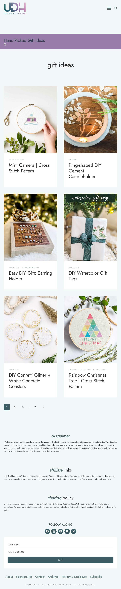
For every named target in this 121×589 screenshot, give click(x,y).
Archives (53, 577)
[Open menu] (109, 8)
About (9, 577)
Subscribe (96, 577)
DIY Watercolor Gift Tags (88, 276)
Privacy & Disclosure (74, 577)
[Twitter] (73, 531)
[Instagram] (54, 531)
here (57, 451)
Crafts (73, 160)
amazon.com (75, 479)
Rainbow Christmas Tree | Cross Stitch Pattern (88, 381)
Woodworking (30, 267)
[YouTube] (67, 531)
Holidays (14, 267)
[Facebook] (47, 531)
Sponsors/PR (24, 577)
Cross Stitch (16, 160)
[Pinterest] (60, 531)
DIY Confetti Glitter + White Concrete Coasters (30, 381)
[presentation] (30, 119)
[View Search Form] (115, 8)
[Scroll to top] (114, 552)
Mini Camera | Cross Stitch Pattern (29, 168)
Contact (39, 577)
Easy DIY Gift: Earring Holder (30, 276)
